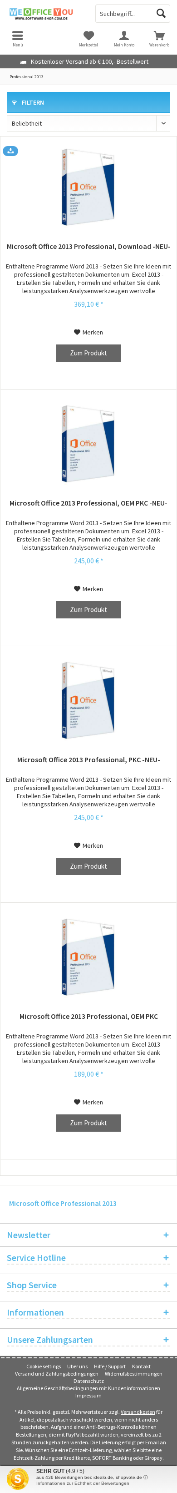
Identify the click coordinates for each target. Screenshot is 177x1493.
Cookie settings (43, 1366)
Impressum (88, 1395)
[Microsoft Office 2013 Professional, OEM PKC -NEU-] (88, 444)
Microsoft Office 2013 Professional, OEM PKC (89, 1016)
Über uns (77, 1366)
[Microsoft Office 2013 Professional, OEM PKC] (88, 957)
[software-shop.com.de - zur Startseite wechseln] (44, 14)
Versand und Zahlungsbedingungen (56, 1373)
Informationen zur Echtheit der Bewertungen (82, 1483)
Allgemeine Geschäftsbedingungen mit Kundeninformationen (88, 1388)
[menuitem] (159, 39)
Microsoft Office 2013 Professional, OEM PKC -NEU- (88, 502)
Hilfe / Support (110, 1366)
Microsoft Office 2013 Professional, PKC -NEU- (88, 759)
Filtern (32, 102)
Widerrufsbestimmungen (133, 1373)
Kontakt (141, 1366)
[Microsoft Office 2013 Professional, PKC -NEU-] (88, 700)
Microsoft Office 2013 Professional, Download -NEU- (89, 246)
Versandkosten (138, 1411)
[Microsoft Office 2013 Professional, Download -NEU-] (88, 187)
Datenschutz (89, 1380)
